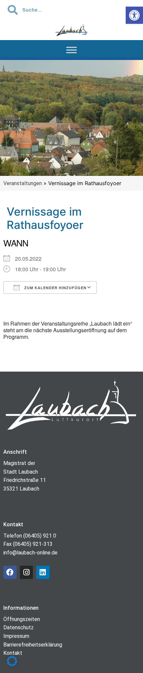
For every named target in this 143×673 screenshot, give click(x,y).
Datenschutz (18, 627)
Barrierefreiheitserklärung (32, 645)
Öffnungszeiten (21, 619)
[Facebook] (10, 572)
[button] (12, 661)
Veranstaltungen (22, 183)
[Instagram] (26, 572)
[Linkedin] (43, 572)
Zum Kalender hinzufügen (54, 287)
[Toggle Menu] (71, 50)
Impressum (16, 636)
